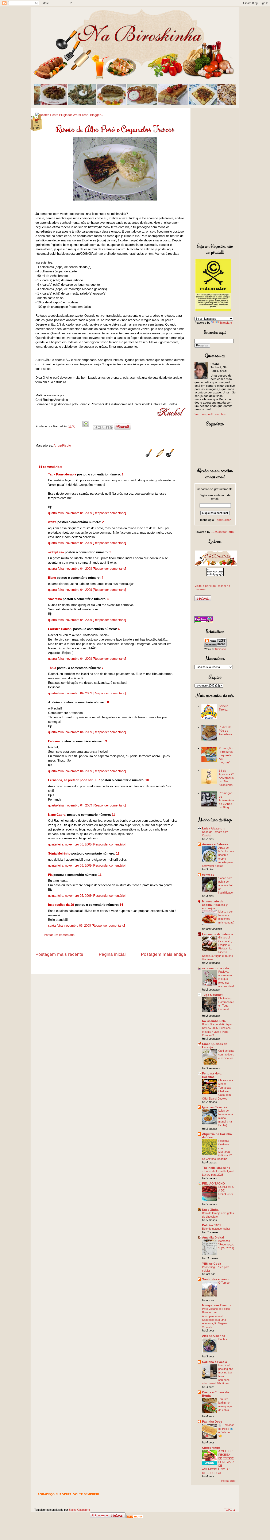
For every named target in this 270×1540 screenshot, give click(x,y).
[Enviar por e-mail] (95, 427)
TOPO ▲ (230, 1509)
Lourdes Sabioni (60, 629)
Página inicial (112, 954)
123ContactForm (222, 531)
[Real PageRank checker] (203, 621)
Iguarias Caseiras (214, 1107)
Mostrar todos (228, 1480)
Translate (226, 322)
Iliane (52, 577)
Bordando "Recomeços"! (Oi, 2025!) (226, 1244)
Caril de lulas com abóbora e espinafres (226, 1054)
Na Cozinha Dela (214, 1021)
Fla (50, 874)
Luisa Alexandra (213, 828)
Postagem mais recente (59, 954)
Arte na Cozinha (213, 1335)
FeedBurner (223, 519)
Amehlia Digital (213, 1237)
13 (99, 874)
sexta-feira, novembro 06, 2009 (70, 925)
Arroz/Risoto (62, 445)
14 (121, 904)
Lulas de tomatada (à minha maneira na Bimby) (225, 1118)
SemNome (220, 649)
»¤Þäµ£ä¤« (56, 552)
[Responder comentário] (109, 513)
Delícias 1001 (211, 1225)
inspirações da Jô (61, 904)
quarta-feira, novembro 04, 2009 (70, 513)
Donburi (223, 1339)
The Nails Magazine (216, 1167)
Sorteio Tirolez (223, 707)
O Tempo (224, 1282)
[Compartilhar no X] (103, 427)
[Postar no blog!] (99, 427)
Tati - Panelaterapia (62, 474)
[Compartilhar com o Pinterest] (111, 427)
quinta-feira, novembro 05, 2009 (70, 844)
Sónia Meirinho (59, 853)
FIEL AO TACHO (213, 1183)
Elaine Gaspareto (79, 1509)
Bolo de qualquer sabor (216, 1228)
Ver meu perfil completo (210, 414)
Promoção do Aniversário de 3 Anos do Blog (226, 800)
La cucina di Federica (217, 934)
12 (117, 853)
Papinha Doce (212, 1421)
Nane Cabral (57, 814)
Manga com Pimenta (216, 1305)
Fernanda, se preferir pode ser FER (74, 780)
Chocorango (211, 1447)
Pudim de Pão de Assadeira (225, 730)
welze (52, 522)
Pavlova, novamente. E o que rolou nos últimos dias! (226, 979)
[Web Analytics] (134, 1517)
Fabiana (54, 741)
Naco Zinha (210, 1209)
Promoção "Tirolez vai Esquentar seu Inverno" (226, 755)
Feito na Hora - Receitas (212, 1075)
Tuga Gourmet (212, 994)
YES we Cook (211, 1263)
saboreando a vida (215, 968)
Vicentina (55, 599)
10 (147, 780)
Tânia (52, 668)
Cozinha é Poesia (214, 1362)
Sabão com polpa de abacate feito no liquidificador (226, 885)
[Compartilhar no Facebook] (107, 427)
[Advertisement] (215, 175)
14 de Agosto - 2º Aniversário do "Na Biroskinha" (226, 777)
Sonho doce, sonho (216, 1279)
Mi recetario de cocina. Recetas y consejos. (215, 905)
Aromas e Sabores (215, 844)
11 (113, 814)
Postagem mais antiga (163, 954)
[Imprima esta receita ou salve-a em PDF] (85, 426)
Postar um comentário (59, 935)
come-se (208, 874)
